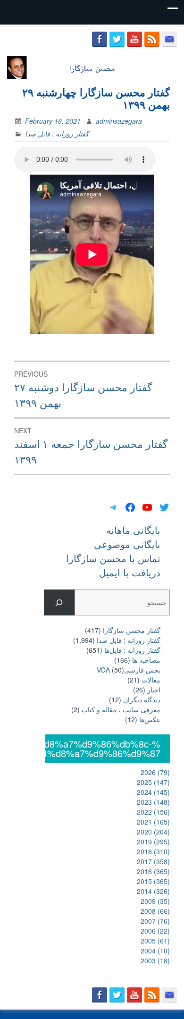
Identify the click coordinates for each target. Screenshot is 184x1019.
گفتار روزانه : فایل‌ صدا (57, 133)
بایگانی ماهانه (133, 530)
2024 (153, 792)
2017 (153, 861)
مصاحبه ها (146, 660)
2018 (153, 851)
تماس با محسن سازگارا (113, 558)
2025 (153, 782)
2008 (155, 911)
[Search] (59, 602)
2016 (153, 871)
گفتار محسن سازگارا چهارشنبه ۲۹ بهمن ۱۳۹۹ (96, 98)
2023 (153, 802)
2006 (155, 930)
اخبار (153, 689)
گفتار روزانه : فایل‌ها (132, 650)
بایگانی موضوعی (127, 544)
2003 (155, 960)
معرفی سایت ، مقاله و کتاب (121, 709)
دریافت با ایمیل (129, 572)
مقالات (151, 679)
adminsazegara (119, 121)
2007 (155, 921)
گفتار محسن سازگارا (131, 630)
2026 (155, 772)
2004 (155, 950)
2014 (153, 891)
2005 (155, 940)
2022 (153, 812)
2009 (155, 901)
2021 (153, 821)
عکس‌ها (149, 719)
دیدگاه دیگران (141, 699)
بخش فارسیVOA (128, 669)
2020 (153, 831)
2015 (153, 881)
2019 (153, 841)
